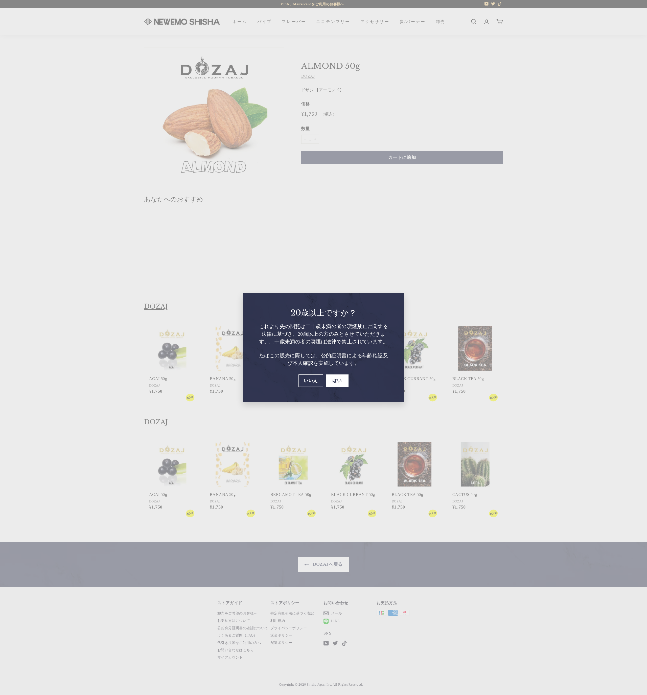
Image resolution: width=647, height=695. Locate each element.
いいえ (311, 380)
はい (337, 380)
